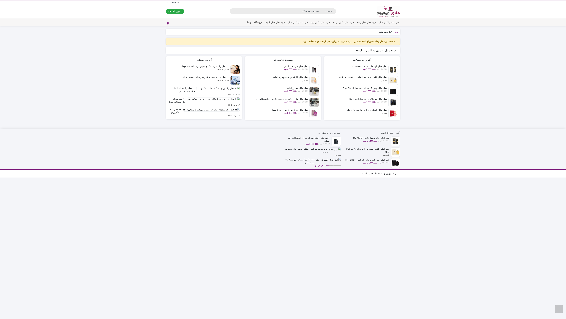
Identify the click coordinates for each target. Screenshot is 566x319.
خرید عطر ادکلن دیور (320, 22)
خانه (397, 32)
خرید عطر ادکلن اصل (389, 22)
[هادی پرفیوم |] (388, 11)
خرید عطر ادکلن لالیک (275, 22)
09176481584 (172, 2)
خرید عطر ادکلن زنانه (366, 22)
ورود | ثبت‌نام (174, 11)
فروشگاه (258, 22)
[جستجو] (232, 11)
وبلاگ (248, 22)
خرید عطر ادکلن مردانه (343, 22)
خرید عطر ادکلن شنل (298, 22)
